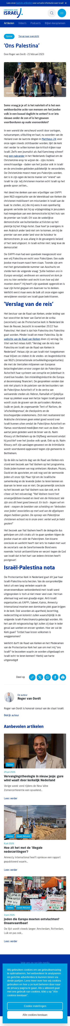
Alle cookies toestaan (35, 1014)
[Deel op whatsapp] (47, 677)
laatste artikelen (24, 3)
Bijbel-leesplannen (55, 23)
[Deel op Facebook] (55, 677)
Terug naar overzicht (28, 36)
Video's (22, 23)
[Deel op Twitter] (40, 677)
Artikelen (9, 23)
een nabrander (17, 156)
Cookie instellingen (35, 1006)
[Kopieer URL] (32, 677)
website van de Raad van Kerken (22, 339)
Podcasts (35, 23)
